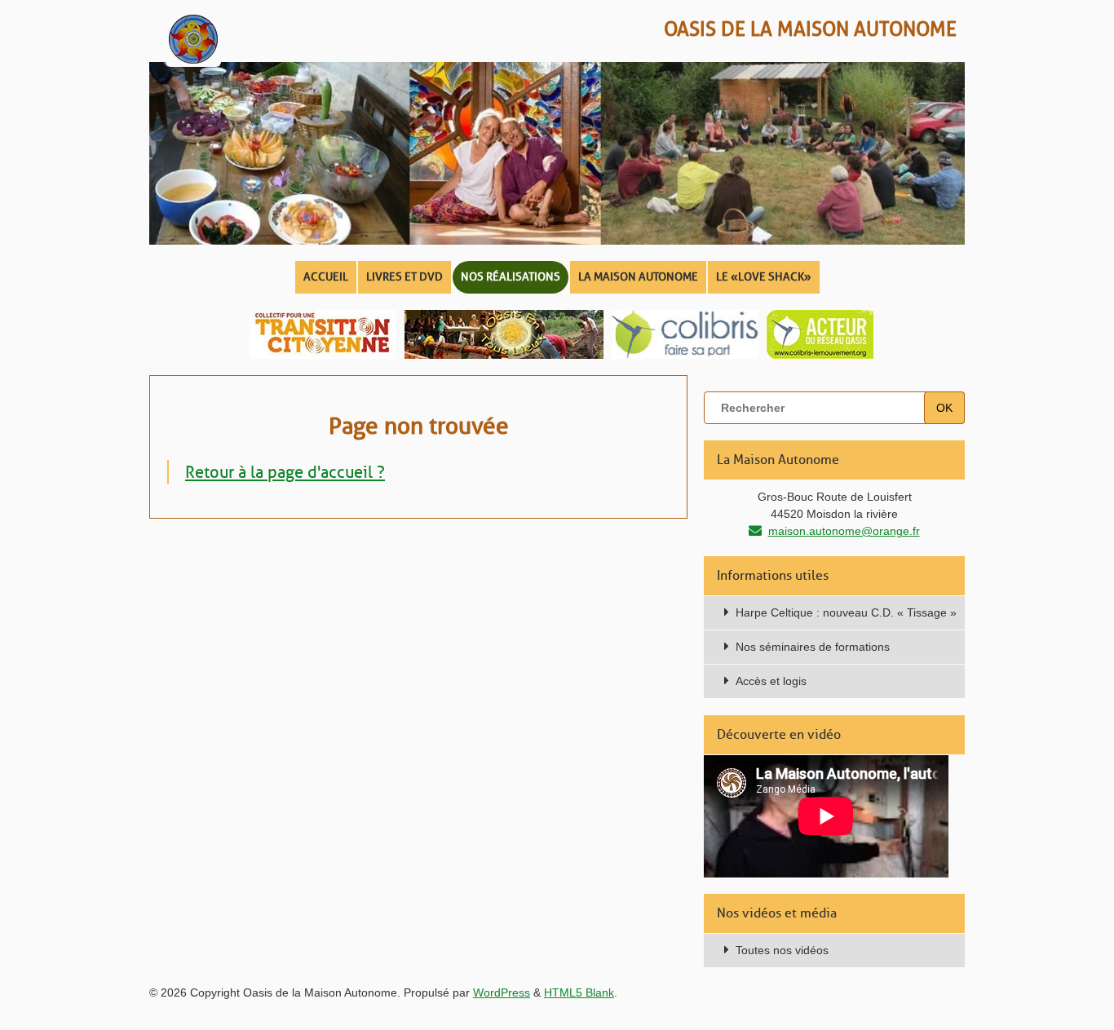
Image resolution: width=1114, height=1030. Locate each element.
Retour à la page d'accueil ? (285, 472)
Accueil (325, 277)
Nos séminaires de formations (813, 646)
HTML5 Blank (579, 992)
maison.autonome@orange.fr (844, 530)
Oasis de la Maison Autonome (810, 29)
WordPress (501, 992)
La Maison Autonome (638, 277)
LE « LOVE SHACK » (763, 277)
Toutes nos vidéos (782, 950)
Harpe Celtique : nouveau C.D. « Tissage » (846, 612)
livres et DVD (404, 277)
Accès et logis (771, 680)
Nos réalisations (510, 277)
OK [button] (944, 407)
